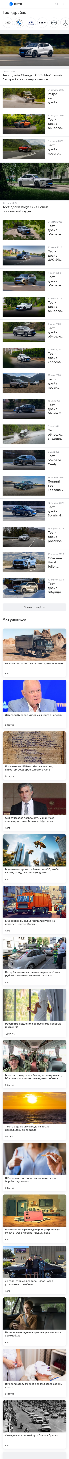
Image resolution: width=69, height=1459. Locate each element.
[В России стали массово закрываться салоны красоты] (34, 1373)
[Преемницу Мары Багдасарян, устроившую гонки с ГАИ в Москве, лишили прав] (34, 1219)
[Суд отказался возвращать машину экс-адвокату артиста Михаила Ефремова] (34, 807)
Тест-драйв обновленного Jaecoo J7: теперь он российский (56, 281)
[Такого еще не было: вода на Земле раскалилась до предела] (34, 1116)
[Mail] (11, 4)
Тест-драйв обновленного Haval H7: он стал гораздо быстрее (56, 332)
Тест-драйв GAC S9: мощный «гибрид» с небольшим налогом (56, 256)
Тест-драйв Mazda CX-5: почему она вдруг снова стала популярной (56, 409)
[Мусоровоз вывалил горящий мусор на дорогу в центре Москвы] (34, 910)
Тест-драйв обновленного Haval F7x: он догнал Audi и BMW (56, 307)
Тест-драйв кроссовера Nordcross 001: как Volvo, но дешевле (56, 358)
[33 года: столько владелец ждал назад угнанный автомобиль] (34, 1270)
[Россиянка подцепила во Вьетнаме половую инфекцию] (34, 1013)
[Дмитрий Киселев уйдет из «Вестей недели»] (34, 704)
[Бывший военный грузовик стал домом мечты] (34, 653)
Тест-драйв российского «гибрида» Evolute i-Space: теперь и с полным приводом (56, 537)
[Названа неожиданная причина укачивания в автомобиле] (34, 1321)
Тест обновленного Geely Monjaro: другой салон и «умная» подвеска (56, 460)
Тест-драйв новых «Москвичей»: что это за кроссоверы (56, 384)
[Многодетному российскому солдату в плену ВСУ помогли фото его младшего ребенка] (34, 1064)
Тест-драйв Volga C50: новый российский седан (25, 209)
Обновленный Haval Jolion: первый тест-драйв (56, 562)
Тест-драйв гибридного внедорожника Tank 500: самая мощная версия (56, 588)
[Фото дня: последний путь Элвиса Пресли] (34, 1424)
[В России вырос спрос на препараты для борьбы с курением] (34, 1167)
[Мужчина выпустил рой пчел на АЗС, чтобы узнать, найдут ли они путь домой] (34, 858)
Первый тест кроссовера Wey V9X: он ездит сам (56, 486)
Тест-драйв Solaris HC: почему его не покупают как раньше (56, 511)
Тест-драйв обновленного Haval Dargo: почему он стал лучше (56, 230)
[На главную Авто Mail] (17, 4)
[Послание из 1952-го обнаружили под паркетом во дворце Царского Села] (34, 755)
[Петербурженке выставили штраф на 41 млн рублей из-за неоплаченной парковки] (34, 961)
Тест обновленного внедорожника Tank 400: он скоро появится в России (56, 435)
